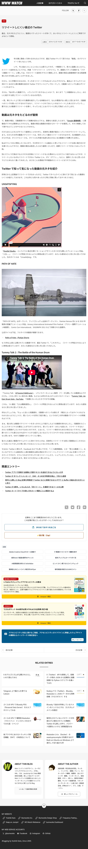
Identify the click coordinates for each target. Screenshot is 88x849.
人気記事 (39, 3)
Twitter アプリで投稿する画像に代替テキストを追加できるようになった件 (34, 472)
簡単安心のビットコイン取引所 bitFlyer (22, 569)
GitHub (47, 833)
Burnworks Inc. (27, 818)
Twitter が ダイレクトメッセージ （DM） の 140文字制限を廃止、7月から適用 (35, 476)
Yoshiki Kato (10, 818)
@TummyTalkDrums (24, 393)
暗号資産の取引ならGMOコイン (65, 569)
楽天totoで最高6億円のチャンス (22, 558)
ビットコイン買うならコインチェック (65, 563)
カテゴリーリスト (55, 3)
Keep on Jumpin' (12, 822)
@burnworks (10, 833)
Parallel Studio (9, 251)
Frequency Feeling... (70, 818)
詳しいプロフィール (70, 794)
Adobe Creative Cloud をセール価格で (22, 552)
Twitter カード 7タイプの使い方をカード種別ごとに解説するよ (29, 490)
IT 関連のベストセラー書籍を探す (65, 552)
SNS (4, 21)
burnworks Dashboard (54, 822)
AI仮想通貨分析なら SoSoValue (22, 563)
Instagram (36, 833)
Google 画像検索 (73, 120)
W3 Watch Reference (32, 822)
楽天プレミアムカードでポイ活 (65, 558)
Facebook (23, 833)
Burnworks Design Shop (48, 818)
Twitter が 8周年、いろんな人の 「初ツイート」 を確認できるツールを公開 (34, 487)
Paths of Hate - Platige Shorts (17, 337)
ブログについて (73, 3)
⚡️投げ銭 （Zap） (44, 535)
